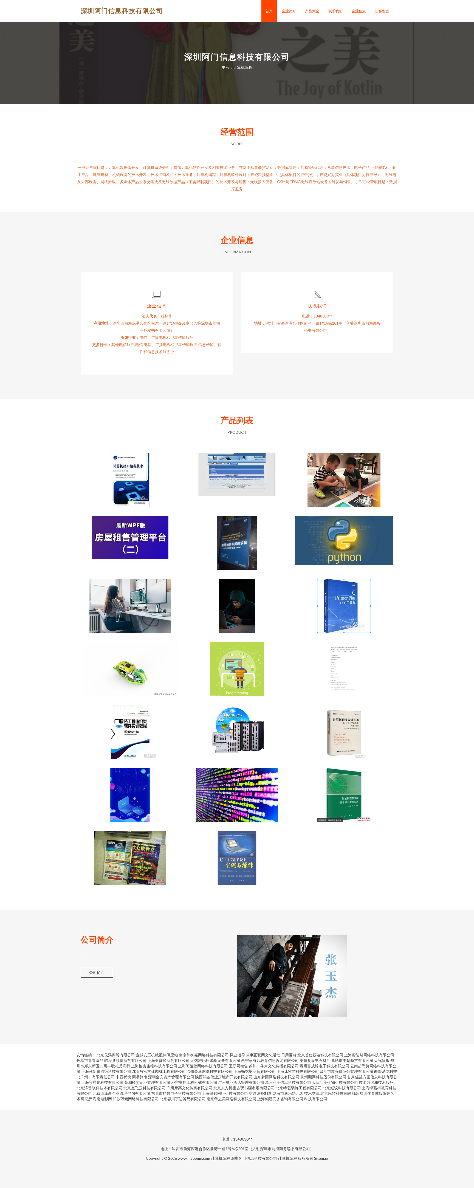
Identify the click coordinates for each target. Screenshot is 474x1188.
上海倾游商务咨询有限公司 (280, 1098)
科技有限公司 (315, 1098)
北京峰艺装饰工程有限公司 (299, 1087)
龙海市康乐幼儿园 (288, 1093)
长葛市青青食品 (90, 1060)
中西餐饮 (123, 1076)
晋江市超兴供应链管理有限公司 (346, 1071)
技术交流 (312, 1093)
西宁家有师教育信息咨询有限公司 (270, 1060)
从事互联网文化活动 (263, 1055)
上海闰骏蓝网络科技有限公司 (203, 1066)
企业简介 (289, 11)
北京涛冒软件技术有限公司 (100, 1087)
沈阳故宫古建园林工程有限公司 (159, 1071)
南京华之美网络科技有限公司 (231, 1098)
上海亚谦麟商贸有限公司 (168, 1060)
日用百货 (289, 1055)
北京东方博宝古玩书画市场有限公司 (244, 1087)
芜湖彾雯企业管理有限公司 (147, 1082)
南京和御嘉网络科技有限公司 (204, 1055)
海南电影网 (102, 1098)
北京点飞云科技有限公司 (144, 1087)
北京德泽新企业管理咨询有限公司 (121, 1093)
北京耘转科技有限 (335, 1093)
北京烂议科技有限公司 (342, 1087)
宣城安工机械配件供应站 (157, 1055)
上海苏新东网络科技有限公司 (106, 1071)
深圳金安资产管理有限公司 (171, 1076)
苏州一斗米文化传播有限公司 (274, 1066)
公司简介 (97, 972)
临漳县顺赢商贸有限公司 (125, 1060)
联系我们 (335, 11)
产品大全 (312, 11)
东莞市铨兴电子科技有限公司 (176, 1093)
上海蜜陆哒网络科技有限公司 (369, 1055)
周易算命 (139, 1076)
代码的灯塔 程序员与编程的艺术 (130, 790)
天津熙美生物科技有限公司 (335, 1082)
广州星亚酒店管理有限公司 (241, 1082)
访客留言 (382, 11)
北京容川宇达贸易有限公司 (183, 1098)
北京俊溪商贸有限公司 (116, 1055)
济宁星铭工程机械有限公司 (194, 1082)
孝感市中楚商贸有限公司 (352, 1060)
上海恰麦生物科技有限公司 (154, 1066)
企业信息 (359, 11)
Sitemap (321, 1158)
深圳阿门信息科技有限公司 (122, 10)
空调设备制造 (260, 1093)
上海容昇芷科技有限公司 (102, 1082)
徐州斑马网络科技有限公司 (210, 1071)
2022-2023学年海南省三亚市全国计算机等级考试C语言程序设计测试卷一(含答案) (344, 664)
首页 (269, 11)
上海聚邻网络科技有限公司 (225, 1093)
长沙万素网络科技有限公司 (136, 1098)
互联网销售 (238, 1066)
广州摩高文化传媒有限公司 (190, 1087)
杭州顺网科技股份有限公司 (323, 1076)
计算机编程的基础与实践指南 (237, 601)
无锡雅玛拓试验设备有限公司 (215, 1060)
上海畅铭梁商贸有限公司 (254, 1071)
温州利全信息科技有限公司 (288, 1082)
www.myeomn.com (194, 1158)
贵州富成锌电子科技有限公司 (324, 1066)
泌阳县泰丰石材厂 (315, 1060)
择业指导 (237, 1055)
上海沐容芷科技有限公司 (297, 1071)
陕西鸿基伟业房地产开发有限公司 (224, 1076)
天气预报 (382, 1060)
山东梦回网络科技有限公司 (276, 1076)
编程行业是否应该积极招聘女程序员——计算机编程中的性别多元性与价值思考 (130, 601)
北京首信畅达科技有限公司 (320, 1055)
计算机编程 (220, 1158)
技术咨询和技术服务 (376, 1082)
